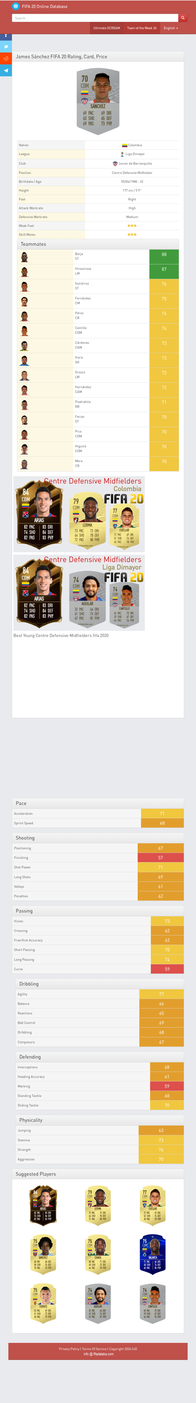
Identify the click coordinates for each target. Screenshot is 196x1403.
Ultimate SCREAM (106, 28)
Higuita (80, 446)
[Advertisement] (98, 681)
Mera (78, 461)
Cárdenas (82, 342)
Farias (79, 416)
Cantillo (81, 328)
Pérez (79, 313)
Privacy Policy (69, 1349)
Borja (79, 254)
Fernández (83, 298)
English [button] (170, 28)
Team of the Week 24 (142, 28)
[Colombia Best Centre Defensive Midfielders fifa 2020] (98, 514)
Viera (79, 357)
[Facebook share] (6, 35)
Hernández (83, 387)
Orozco (80, 372)
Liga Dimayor (135, 154)
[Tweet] (6, 46)
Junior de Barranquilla (135, 163)
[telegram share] (6, 70)
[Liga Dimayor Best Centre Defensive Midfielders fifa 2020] (98, 593)
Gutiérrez (82, 283)
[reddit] (6, 58)
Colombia (134, 145)
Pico (78, 431)
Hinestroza (83, 268)
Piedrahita (83, 402)
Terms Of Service (94, 1349)
